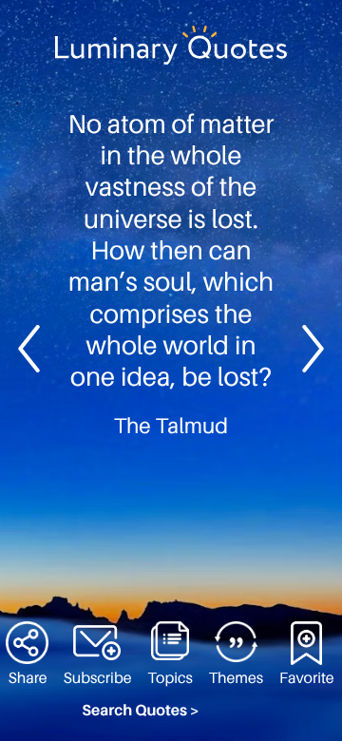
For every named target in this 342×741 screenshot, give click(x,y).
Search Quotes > (141, 710)
